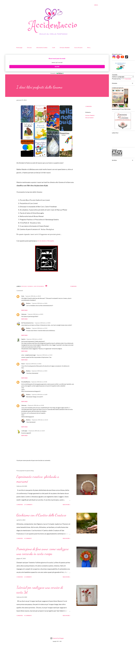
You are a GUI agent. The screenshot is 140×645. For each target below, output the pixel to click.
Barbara (28, 303)
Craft (53, 47)
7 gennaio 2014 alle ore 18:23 (33, 296)
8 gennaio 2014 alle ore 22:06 (39, 381)
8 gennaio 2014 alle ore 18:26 (33, 363)
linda (22, 296)
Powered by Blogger (58, 638)
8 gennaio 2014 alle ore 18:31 (39, 371)
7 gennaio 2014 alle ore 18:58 (42, 323)
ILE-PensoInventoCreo (27, 323)
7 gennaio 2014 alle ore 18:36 (39, 303)
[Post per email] (46, 286)
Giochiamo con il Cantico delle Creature (41, 515)
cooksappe (24, 430)
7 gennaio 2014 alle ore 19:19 (39, 328)
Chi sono (29, 47)
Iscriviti (57, 66)
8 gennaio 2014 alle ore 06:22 (34, 339)
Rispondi (24, 310)
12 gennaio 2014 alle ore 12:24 (36, 430)
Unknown (23, 314)
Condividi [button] (88, 106)
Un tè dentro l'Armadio (45, 241)
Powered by (53, 73)
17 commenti (28, 504)
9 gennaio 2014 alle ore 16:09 (39, 394)
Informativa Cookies (41, 47)
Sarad (23, 363)
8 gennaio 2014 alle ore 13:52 (44, 355)
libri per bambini (89, 117)
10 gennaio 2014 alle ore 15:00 (36, 405)
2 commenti (28, 577)
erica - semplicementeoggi (28, 355)
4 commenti (28, 538)
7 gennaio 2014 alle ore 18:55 (35, 314)
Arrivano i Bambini (65, 47)
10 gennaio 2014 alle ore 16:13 (40, 420)
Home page (19, 47)
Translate (127, 79)
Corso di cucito (78, 47)
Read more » (66, 504)
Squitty (23, 339)
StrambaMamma (25, 381)
